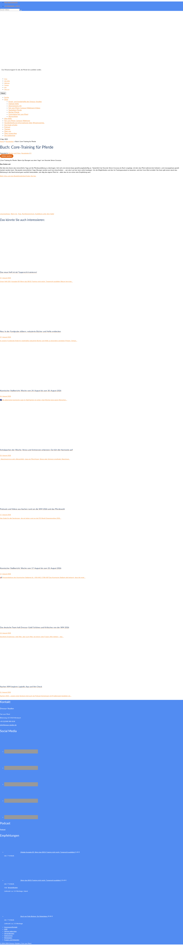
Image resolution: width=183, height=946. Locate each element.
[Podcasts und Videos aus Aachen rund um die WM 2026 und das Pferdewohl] (21, 504)
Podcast (2, 829)
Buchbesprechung (28, 214)
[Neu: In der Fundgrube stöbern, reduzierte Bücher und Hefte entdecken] (21, 326)
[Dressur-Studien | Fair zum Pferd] (91, 40)
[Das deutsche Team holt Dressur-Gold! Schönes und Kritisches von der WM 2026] (21, 622)
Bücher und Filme (14, 153)
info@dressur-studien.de (8, 725)
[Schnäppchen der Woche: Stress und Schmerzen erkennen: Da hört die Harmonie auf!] (21, 444)
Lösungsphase (5, 214)
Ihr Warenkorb (12, 6)
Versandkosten (13, 887)
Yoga (19, 214)
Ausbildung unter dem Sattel (44, 214)
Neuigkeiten (25, 153)
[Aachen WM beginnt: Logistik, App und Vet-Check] (21, 681)
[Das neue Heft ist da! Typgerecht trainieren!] (21, 267)
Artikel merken (6, 156)
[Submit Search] (21, 10)
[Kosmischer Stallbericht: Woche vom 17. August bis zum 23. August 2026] (21, 563)
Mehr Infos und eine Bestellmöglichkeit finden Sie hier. (18, 176)
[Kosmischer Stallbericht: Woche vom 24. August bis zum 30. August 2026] (21, 385)
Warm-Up (14, 214)
